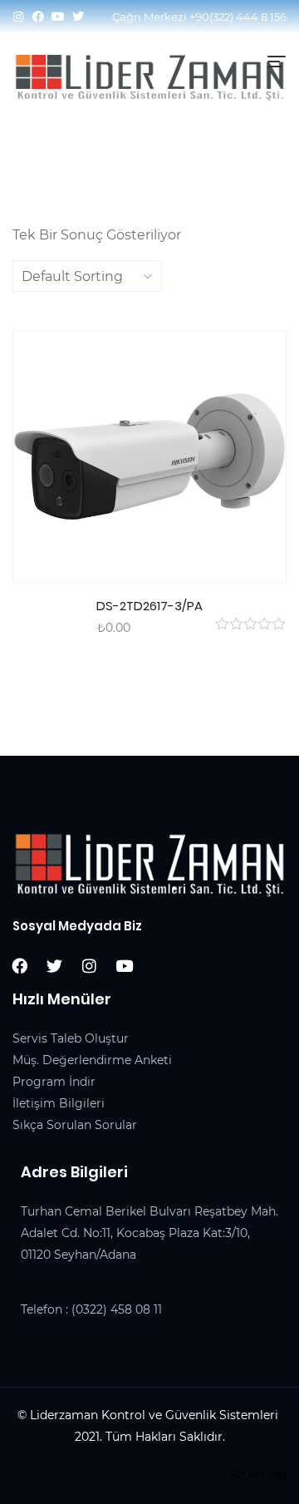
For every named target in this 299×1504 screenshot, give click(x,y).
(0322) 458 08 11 (116, 1309)
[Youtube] (58, 16)
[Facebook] (38, 16)
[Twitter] (78, 16)
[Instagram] (18, 16)
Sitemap (258, 1475)
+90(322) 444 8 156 (238, 16)
